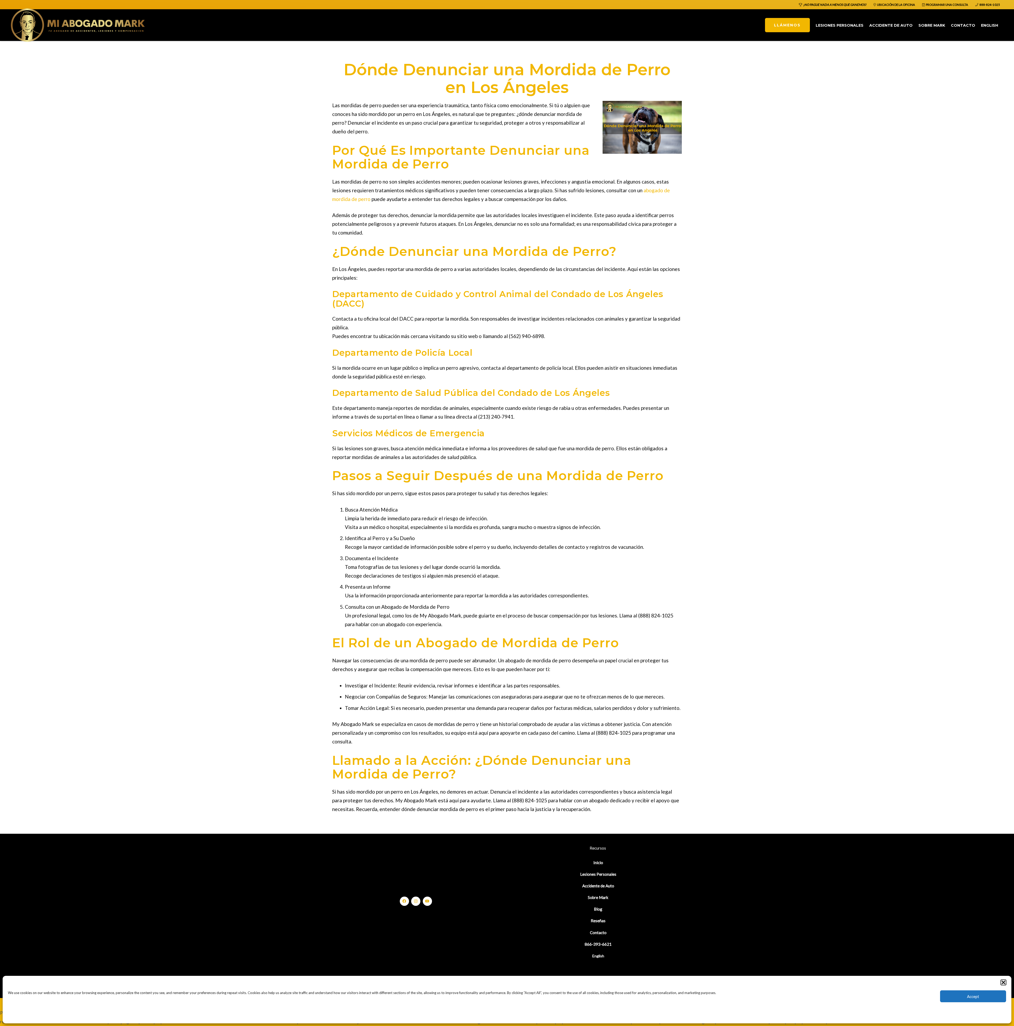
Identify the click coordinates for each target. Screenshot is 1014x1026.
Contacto (598, 932)
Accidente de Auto (598, 885)
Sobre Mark (598, 897)
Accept (973, 996)
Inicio (598, 862)
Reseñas (598, 920)
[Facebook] (404, 901)
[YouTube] (427, 901)
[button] (1003, 982)
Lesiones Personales (598, 874)
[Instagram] (415, 901)
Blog (598, 909)
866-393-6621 (598, 944)
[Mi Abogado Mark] (78, 25)
